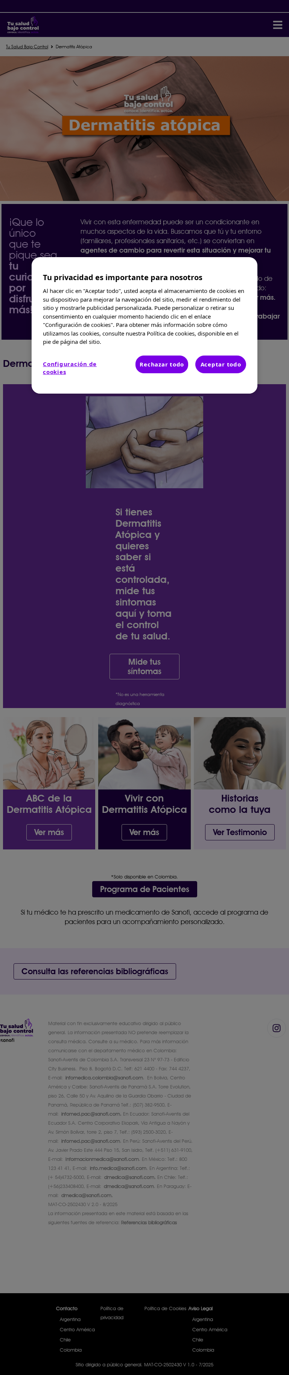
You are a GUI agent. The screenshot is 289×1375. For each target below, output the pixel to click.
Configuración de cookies (70, 368)
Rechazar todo (162, 364)
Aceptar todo (221, 364)
